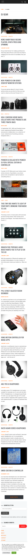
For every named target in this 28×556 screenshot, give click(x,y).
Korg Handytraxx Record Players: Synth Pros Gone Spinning (11, 42)
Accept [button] (13, 552)
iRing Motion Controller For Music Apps (12, 338)
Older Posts (14, 497)
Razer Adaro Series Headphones (13, 428)
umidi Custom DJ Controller (12, 470)
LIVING (6, 200)
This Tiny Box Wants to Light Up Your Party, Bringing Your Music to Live (14, 206)
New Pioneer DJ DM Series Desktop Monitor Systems (11, 81)
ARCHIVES (3, 535)
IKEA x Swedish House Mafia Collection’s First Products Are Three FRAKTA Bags (13, 120)
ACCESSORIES (4, 334)
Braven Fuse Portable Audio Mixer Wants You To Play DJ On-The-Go (13, 250)
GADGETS (10, 36)
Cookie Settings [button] (6, 552)
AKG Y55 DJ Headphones (10, 384)
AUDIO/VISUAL (4, 36)
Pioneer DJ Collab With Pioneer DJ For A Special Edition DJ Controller (13, 162)
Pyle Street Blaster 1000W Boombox (11, 292)
